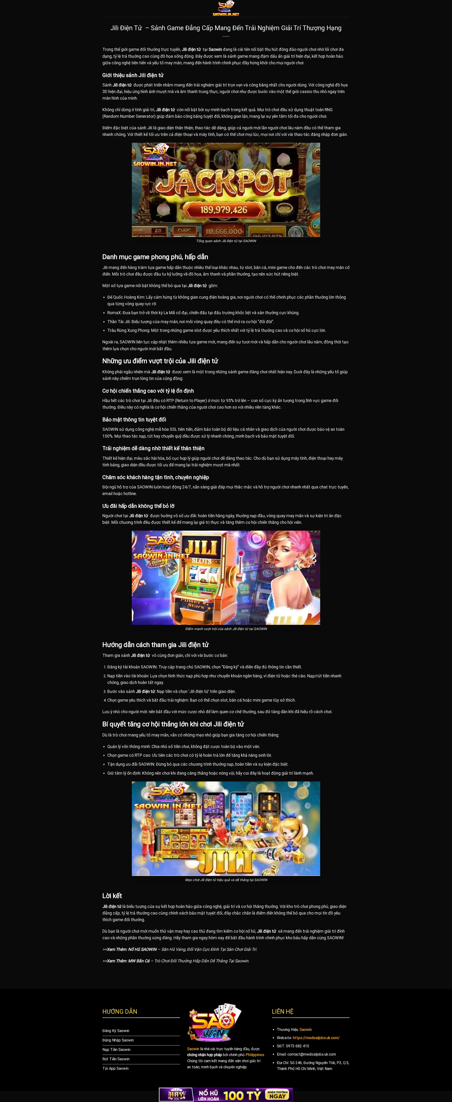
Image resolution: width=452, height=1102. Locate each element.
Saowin (215, 49)
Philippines (255, 1055)
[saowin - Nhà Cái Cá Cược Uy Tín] (226, 8)
